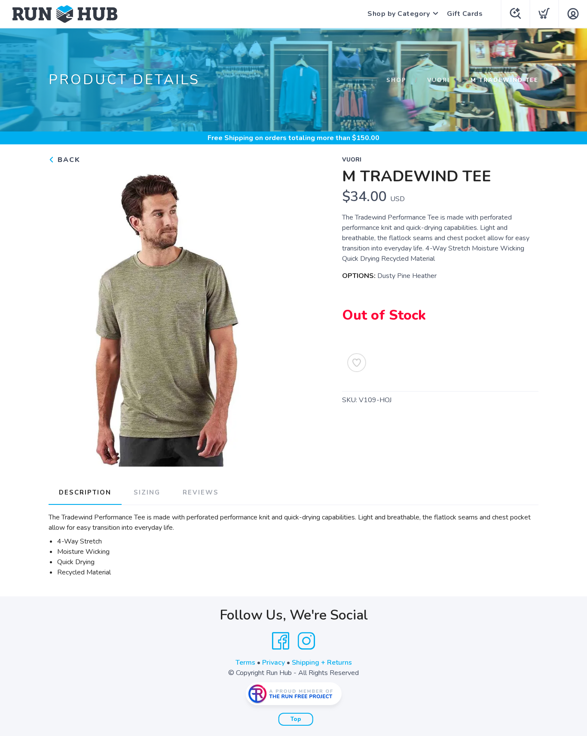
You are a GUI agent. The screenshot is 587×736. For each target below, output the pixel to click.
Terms (245, 662)
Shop (396, 80)
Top (295, 719)
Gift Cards (465, 13)
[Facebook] (281, 641)
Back (67, 160)
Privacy (273, 662)
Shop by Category (398, 13)
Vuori (438, 80)
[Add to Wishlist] (356, 362)
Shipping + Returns (322, 662)
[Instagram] (306, 641)
